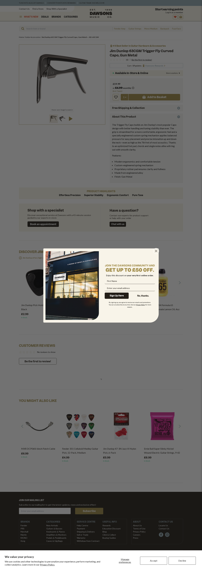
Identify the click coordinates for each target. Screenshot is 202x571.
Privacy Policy (140, 305)
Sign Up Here (117, 295)
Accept (153, 560)
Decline (182, 560)
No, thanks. (143, 295)
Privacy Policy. (47, 564)
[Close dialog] (156, 251)
